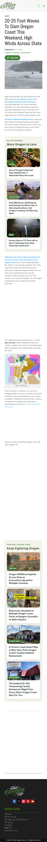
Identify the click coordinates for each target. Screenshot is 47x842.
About (8, 814)
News (7, 16)
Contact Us (11, 830)
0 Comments (26, 53)
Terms (8, 825)
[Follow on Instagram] (23, 801)
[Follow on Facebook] (14, 801)
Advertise (10, 817)
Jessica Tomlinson (13, 53)
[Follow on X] (19, 801)
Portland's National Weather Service (19, 119)
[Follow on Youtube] (32, 801)
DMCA (8, 828)
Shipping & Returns (17, 819)
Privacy (9, 822)
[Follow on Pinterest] (28, 801)
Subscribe (23, 524)
